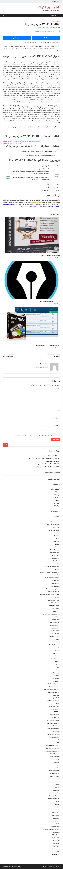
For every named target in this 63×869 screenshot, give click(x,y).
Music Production (54, 686)
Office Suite (56, 695)
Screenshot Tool (54, 779)
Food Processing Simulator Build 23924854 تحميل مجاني (43, 458)
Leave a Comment (47, 27)
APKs (57, 538)
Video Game (55, 835)
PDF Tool (56, 712)
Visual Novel (55, 846)
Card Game (56, 561)
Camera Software (54, 558)
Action (57, 519)
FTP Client (56, 653)
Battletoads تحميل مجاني (52, 461)
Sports (57, 801)
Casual (57, 563)
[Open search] (4, 16)
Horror (57, 664)
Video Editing (55, 832)
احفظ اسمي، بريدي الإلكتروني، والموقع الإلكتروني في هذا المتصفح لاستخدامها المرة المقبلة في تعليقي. (36, 435)
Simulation (56, 790)
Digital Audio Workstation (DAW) (49, 594)
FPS (58, 647)
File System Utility (54, 631)
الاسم (58, 410)
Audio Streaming (54, 549)
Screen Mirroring (54, 773)
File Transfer (55, 633)
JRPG (57, 670)
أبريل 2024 (56, 506)
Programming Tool (54, 737)
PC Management (54, 709)
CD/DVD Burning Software (51, 566)
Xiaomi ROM (55, 854)
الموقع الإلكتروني (56, 425)
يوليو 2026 (56, 492)
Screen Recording (54, 776)
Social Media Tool (54, 793)
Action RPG (56, 527)
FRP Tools (56, 650)
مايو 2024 (56, 503)
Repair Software (54, 754)
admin (40, 27)
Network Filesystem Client (51, 689)
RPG (58, 765)
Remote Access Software (52, 748)
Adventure (56, 533)
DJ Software (55, 597)
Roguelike (56, 762)
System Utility (55, 815)
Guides (57, 661)
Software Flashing (54, 795)
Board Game (55, 555)
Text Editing (56, 818)
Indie (58, 667)
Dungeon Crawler (54, 605)
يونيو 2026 (56, 494)
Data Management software (51, 577)
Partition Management (53, 700)
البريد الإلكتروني (56, 418)
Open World (55, 698)
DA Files (57, 575)
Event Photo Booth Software (51, 614)
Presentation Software (53, 728)
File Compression (54, 622)
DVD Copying (55, 608)
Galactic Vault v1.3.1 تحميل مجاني (50, 455)
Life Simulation (55, 672)
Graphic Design (55, 658)
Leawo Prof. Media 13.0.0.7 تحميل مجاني (48, 345)
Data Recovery (55, 580)
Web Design (55, 851)
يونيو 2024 (56, 500)
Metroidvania (55, 678)
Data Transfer (55, 583)
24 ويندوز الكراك (48, 7)
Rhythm (57, 759)
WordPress (12, 866)
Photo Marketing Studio (52, 720)
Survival (57, 807)
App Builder (56, 541)
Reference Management (52, 745)
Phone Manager (54, 714)
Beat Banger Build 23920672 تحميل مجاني (47, 466)
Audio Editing (55, 547)
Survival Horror (55, 809)
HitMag (19, 866)
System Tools (55, 812)
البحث (58, 442)
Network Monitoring (53, 692)
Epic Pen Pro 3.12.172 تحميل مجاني (49, 301)
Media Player (55, 675)
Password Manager (53, 706)
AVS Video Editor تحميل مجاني (51, 255)
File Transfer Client (54, 636)
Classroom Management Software (49, 572)
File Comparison (54, 619)
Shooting (56, 787)
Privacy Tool (56, 731)
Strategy (57, 804)
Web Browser (55, 849)
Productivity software (53, 734)
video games (55, 837)
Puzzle (57, 740)
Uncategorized (56, 21)
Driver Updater (55, 603)
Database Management (52, 589)
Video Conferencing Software (51, 829)
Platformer (56, 726)
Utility (57, 823)
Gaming (57, 656)
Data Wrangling (54, 586)
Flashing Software (54, 645)
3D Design (56, 516)
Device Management (53, 591)
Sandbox (56, 768)
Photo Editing (55, 717)
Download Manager (53, 600)
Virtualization (55, 840)
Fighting (57, 617)
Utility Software (54, 826)
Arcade (57, 544)
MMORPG (56, 681)
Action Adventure (54, 521)
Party (57, 703)
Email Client (56, 611)
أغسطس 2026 (55, 489)
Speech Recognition (53, 798)
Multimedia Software (53, 684)
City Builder (56, 569)
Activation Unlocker (53, 530)
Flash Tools (56, 642)
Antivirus (56, 535)
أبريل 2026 (56, 497)
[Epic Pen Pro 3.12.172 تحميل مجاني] (31, 280)
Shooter (57, 784)
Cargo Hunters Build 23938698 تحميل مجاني (47, 464)
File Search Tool (55, 628)
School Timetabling (54, 770)
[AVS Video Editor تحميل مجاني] (31, 235)
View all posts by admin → (41, 367)
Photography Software (53, 723)
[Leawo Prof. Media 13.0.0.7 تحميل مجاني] (31, 325)
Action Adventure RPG (52, 524)
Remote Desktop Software (52, 751)
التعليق (58, 388)
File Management (54, 625)
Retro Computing (54, 756)
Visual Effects (55, 843)
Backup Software (54, 552)
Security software (54, 781)
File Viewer (56, 639)
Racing (57, 742)
